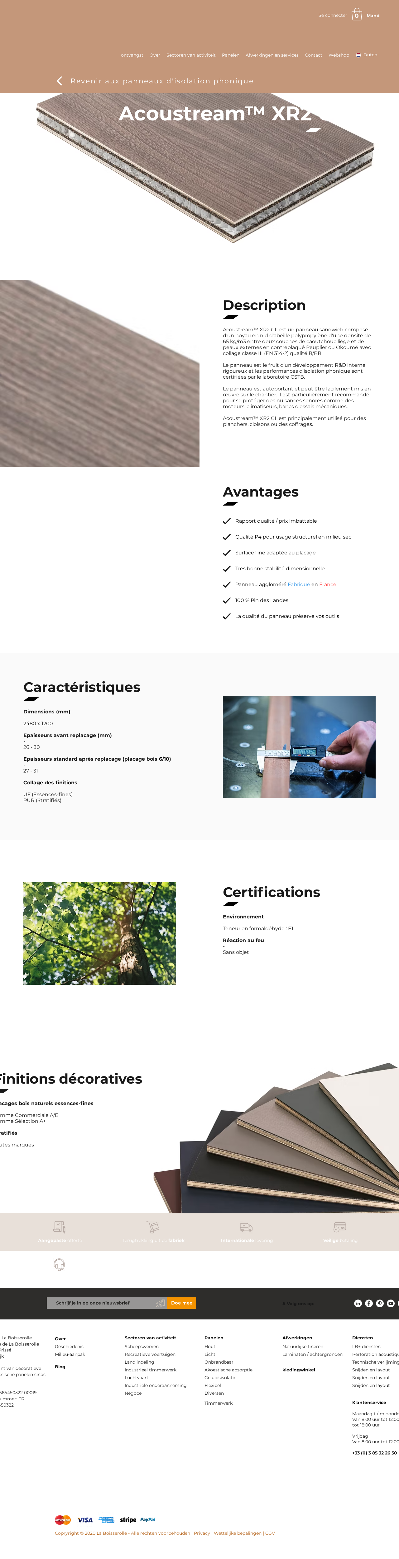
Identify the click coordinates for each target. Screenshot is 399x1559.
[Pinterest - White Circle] (380, 1303)
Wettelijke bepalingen (238, 1533)
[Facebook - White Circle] (369, 1303)
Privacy (202, 1533)
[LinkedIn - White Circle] (358, 1303)
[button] (357, 14)
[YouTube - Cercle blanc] (391, 1303)
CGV (270, 1533)
